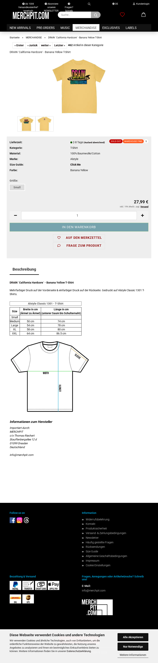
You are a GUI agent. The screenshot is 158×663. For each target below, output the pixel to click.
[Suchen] (89, 3)
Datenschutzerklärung (79, 651)
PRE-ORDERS (46, 28)
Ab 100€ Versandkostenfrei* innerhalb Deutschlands (28, 5)
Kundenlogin (142, 4)
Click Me (75, 164)
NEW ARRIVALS (20, 28)
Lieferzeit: (16, 142)
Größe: (14, 180)
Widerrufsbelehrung (97, 519)
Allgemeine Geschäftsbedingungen (106, 556)
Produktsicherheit (96, 528)
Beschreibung (24, 269)
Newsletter (92, 537)
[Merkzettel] (122, 15)
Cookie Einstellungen (98, 565)
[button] (143, 15)
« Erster (19, 45)
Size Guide (92, 551)
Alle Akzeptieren (133, 637)
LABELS (131, 28)
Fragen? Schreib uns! (69, 6)
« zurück (32, 45)
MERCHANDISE (86, 28)
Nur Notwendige (133, 646)
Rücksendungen (95, 546)
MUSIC (65, 28)
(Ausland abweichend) (94, 142)
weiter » (46, 45)
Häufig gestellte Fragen (99, 542)
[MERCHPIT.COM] (31, 15)
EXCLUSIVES (111, 28)
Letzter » (59, 45)
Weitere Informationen (133, 654)
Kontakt (90, 523)
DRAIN (14, 282)
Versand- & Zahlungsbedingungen (106, 533)
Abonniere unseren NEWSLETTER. (51, 5)
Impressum (92, 560)
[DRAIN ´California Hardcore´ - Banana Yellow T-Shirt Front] (79, 86)
